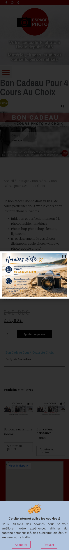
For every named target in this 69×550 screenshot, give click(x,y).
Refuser (49, 545)
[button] (64, 256)
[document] (34, 275)
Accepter (21, 545)
